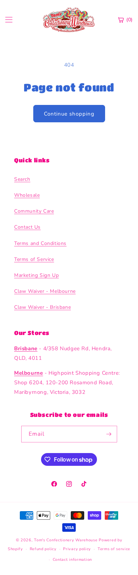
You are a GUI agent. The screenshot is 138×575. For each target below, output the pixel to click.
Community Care (34, 211)
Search (22, 179)
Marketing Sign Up (36, 275)
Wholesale (27, 195)
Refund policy (43, 549)
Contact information (72, 559)
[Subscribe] (109, 434)
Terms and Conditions (40, 243)
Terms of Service (34, 259)
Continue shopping (69, 113)
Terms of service (114, 549)
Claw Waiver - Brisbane (42, 307)
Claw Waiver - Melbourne (45, 291)
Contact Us (27, 227)
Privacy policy (77, 549)
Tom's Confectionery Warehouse (65, 540)
